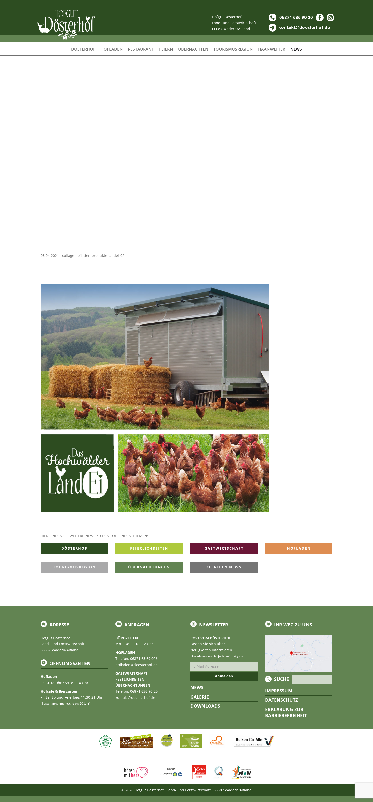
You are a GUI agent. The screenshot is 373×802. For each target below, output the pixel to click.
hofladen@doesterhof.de (136, 664)
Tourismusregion (74, 567)
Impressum (278, 691)
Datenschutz (281, 700)
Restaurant (141, 49)
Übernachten (193, 49)
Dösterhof (74, 548)
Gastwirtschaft (224, 548)
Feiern (166, 49)
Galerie (199, 697)
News (197, 687)
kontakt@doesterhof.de (135, 697)
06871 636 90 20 (295, 17)
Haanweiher (271, 49)
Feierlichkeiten (149, 548)
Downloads (205, 706)
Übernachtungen (149, 567)
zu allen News (224, 567)
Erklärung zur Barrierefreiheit (286, 712)
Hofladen (299, 548)
